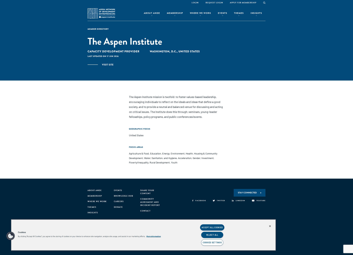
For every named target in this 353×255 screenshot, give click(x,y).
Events (222, 13)
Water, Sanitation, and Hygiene (160, 158)
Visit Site (107, 64)
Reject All (212, 235)
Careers (119, 201)
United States (136, 135)
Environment (177, 153)
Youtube (260, 200)
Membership (175, 13)
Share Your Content (147, 192)
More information (153, 236)
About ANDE (152, 13)
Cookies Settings (212, 242)
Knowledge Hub (123, 195)
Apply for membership (243, 2)
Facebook (200, 200)
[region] (143, 235)
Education (155, 153)
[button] (10, 236)
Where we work (97, 201)
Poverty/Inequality (138, 162)
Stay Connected (247, 192)
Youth (174, 162)
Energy (165, 153)
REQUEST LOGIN (214, 2)
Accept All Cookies (212, 227)
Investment (207, 158)
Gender (196, 158)
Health (189, 153)
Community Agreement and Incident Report (150, 202)
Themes (239, 13)
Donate (118, 207)
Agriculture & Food (139, 153)
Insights (256, 13)
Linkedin (240, 200)
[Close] (270, 226)
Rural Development (160, 162)
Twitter (221, 200)
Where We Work (200, 13)
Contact (145, 210)
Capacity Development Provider (113, 51)
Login (195, 2)
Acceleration (184, 158)
